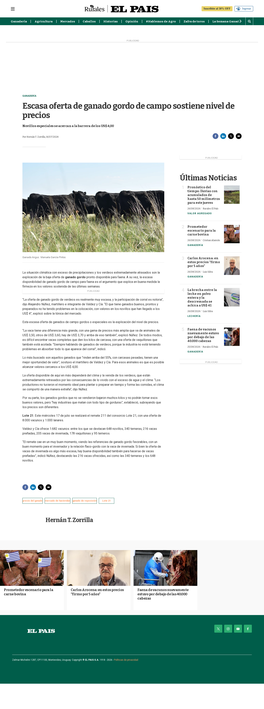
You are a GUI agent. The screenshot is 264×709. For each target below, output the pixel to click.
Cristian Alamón (211, 240)
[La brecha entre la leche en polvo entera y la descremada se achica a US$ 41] (232, 297)
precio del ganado (33, 500)
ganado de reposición (84, 500)
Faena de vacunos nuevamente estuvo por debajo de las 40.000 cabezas (203, 335)
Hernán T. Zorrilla (69, 520)
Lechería (194, 316)
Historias (110, 21)
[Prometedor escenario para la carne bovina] (232, 234)
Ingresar (246, 8)
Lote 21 (106, 500)
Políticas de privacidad (126, 660)
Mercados (67, 21)
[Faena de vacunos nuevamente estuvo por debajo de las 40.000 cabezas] (232, 337)
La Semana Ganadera (228, 21)
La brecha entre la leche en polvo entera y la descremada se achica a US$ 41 (202, 297)
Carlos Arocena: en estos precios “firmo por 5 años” (203, 262)
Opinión (131, 21)
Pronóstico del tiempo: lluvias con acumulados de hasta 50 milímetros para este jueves (203, 195)
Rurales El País (210, 208)
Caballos (89, 21)
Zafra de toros (194, 21)
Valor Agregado (199, 213)
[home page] (41, 631)
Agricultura (44, 21)
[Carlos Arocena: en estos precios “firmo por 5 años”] (232, 265)
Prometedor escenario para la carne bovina (201, 230)
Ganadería (19, 21)
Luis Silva (208, 271)
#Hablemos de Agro (161, 21)
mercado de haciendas (57, 500)
